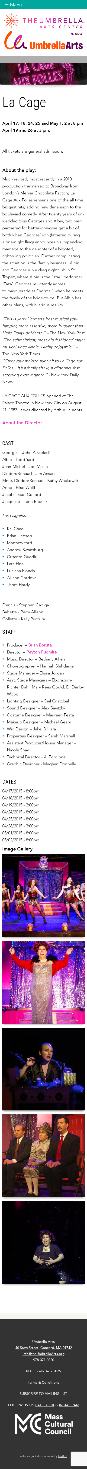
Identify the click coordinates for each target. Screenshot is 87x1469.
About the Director (22, 423)
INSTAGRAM (69, 1405)
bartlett (62, 1456)
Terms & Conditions (43, 1382)
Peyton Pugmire (41, 652)
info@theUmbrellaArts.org (43, 1353)
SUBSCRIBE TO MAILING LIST (43, 1393)
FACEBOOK (45, 1405)
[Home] (43, 31)
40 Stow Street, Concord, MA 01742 (43, 1347)
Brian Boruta (40, 645)
